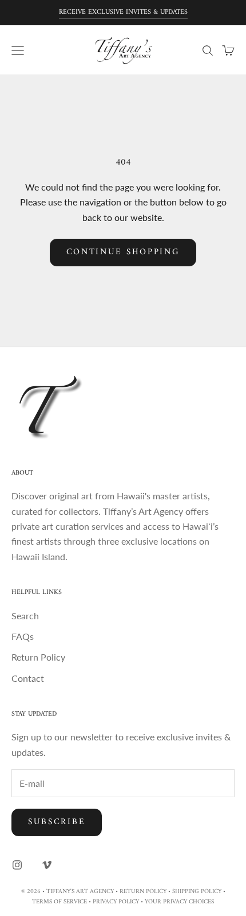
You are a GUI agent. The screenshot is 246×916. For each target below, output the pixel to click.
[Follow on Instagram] (17, 865)
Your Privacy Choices (179, 901)
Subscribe (56, 822)
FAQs (22, 636)
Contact (27, 678)
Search (25, 615)
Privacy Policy (116, 901)
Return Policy (38, 656)
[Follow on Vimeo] (47, 865)
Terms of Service (59, 901)
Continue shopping (123, 252)
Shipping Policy (196, 891)
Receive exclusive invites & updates (123, 12)
